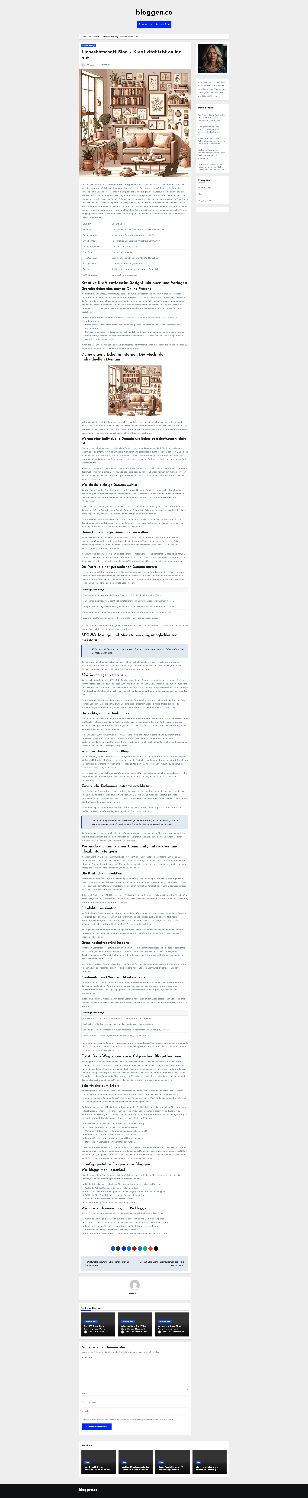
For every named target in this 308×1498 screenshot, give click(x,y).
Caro (92, 65)
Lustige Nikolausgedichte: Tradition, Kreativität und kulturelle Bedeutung (210, 129)
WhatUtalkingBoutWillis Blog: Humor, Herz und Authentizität (133, 1329)
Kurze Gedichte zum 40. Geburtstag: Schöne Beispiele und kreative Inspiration (211, 141)
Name (85, 1394)
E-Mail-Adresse (89, 1402)
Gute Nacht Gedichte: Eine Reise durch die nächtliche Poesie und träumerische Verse (212, 167)
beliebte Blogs (163, 24)
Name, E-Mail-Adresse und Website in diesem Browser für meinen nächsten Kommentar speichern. (128, 1420)
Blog (200, 194)
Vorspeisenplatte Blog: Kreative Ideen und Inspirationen (169, 1329)
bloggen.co (154, 12)
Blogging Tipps (145, 24)
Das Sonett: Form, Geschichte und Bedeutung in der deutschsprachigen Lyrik (212, 118)
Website (85, 1411)
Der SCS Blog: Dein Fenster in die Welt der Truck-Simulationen (95, 1329)
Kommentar (88, 1357)
